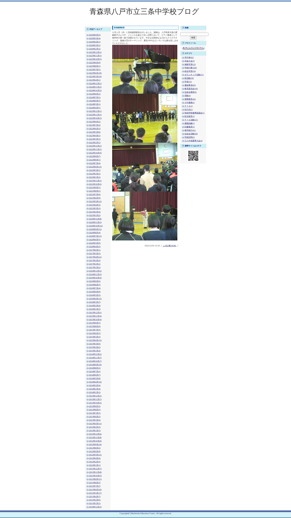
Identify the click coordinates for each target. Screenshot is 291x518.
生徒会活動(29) (191, 134)
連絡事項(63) (190, 85)
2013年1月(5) (94, 431)
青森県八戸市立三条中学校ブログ (144, 11)
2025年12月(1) (95, 52)
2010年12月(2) (95, 507)
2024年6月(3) (94, 101)
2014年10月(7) (95, 361)
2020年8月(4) (94, 233)
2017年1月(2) (94, 267)
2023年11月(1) (95, 115)
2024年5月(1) (94, 104)
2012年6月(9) (94, 451)
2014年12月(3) (95, 354)
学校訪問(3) (189, 137)
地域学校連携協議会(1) (194, 113)
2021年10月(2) (95, 184)
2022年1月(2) (94, 177)
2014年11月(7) (95, 358)
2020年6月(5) (94, 240)
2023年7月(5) (94, 125)
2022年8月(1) (94, 160)
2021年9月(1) (94, 188)
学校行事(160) (190, 68)
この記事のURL (169, 246)
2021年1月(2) (94, 215)
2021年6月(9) (94, 198)
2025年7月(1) (94, 70)
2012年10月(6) (95, 441)
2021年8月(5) (94, 191)
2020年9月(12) (95, 229)
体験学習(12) (190, 64)
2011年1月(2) (94, 503)
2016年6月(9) (94, 292)
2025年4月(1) (94, 80)
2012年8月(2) (94, 448)
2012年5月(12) (95, 455)
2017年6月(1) (94, 250)
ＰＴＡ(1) (188, 106)
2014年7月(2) (94, 372)
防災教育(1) (189, 116)
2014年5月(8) (94, 378)
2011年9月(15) (95, 479)
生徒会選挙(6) (190, 92)
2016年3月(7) (94, 302)
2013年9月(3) (94, 406)
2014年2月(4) (94, 389)
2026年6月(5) (94, 35)
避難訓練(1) (189, 123)
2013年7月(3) (94, 413)
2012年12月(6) (95, 434)
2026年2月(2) (94, 49)
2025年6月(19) (95, 73)
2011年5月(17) (95, 493)
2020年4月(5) (94, 247)
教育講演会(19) (191, 89)
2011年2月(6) (94, 500)
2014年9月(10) (95, 365)
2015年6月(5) (94, 333)
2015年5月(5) (94, 337)
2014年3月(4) (94, 385)
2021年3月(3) (94, 208)
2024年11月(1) (95, 87)
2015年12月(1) (95, 313)
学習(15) (188, 82)
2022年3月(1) (94, 170)
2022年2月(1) (94, 174)
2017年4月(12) (95, 257)
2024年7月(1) (94, 97)
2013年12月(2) (95, 396)
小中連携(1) (189, 103)
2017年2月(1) (94, 264)
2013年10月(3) (95, 403)
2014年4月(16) (95, 382)
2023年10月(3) (95, 118)
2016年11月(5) (95, 274)
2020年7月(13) (95, 236)
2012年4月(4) (94, 458)
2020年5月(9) (94, 243)
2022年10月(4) (95, 153)
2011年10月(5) (95, 476)
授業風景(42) (190, 99)
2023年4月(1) (94, 136)
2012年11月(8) (95, 438)
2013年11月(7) (95, 399)
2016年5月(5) (94, 295)
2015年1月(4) (94, 351)
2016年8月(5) (94, 285)
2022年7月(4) (94, 163)
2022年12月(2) (95, 146)
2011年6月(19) (95, 490)
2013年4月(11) (95, 424)
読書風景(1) (189, 127)
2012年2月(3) (94, 462)
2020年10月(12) (96, 226)
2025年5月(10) (95, 77)
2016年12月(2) (95, 271)
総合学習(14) (190, 71)
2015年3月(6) (94, 344)
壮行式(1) (188, 110)
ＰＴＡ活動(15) (191, 120)
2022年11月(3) (95, 149)
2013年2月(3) (94, 427)
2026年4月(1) (94, 42)
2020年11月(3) (95, 222)
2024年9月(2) (94, 94)
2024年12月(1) (95, 84)
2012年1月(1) (94, 465)
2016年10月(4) (95, 278)
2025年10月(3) (95, 59)
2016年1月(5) (94, 309)
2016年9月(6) (94, 281)
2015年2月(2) (94, 347)
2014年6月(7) (94, 375)
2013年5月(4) (94, 420)
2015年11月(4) (95, 316)
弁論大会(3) (189, 61)
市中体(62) (189, 57)
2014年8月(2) (94, 368)
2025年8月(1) (94, 66)
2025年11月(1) (95, 56)
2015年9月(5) (94, 323)
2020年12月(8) (95, 219)
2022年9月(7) (94, 156)
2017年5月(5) (94, 254)
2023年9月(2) (94, 122)
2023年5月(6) (94, 132)
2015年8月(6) (94, 326)
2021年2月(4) (94, 212)
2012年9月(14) (95, 445)
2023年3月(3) (94, 139)
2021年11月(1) (95, 181)
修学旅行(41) (190, 130)
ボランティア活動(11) (194, 75)
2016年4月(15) (95, 299)
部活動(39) (189, 78)
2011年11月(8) (95, 472)
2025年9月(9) (94, 63)
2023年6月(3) (94, 129)
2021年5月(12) (95, 201)
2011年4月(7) (94, 497)
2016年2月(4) (94, 306)
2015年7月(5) (94, 330)
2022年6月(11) (95, 167)
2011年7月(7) (94, 486)
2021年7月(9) (94, 195)
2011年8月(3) (94, 483)
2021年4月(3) (94, 205)
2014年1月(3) (94, 392)
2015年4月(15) (95, 340)
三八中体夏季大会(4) (193, 141)
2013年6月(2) (94, 417)
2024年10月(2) (95, 90)
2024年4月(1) (94, 108)
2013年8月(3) (94, 410)
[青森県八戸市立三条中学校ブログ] (145, 24)
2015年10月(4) (95, 320)
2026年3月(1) (94, 45)
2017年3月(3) (94, 261)
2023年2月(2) (94, 143)
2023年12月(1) (95, 111)
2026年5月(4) (94, 38)
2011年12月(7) (95, 469)
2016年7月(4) (94, 288)
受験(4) (187, 96)
